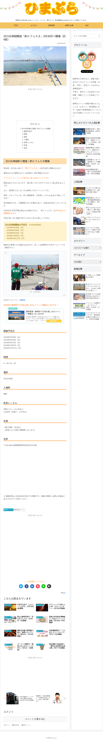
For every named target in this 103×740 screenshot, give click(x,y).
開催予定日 (28, 131)
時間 (25, 134)
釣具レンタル (28, 142)
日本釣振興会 (36, 292)
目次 (32, 124)
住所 (25, 148)
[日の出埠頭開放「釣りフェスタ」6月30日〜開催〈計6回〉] (32, 586)
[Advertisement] (35, 105)
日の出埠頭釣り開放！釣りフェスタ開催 (36, 128)
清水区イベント (20, 509)
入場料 (26, 139)
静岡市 (22, 300)
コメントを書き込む (35, 719)
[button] (99, 36)
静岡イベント (9, 509)
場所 (25, 137)
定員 (25, 145)
